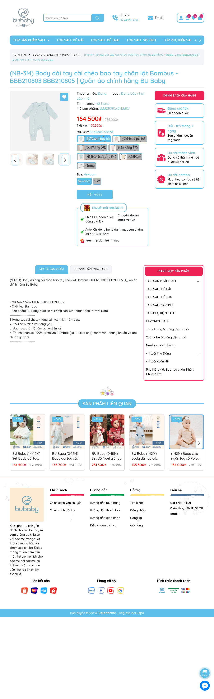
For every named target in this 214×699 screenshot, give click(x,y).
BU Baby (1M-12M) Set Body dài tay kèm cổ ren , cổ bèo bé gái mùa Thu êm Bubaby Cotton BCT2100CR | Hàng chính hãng (27, 456)
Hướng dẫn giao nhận (105, 518)
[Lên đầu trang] (205, 661)
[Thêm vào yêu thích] (64, 97)
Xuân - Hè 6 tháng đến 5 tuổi (166, 337)
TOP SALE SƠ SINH (141, 40)
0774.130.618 (129, 20)
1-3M (97, 181)
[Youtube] (110, 590)
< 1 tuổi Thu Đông (158, 353)
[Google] (120, 590)
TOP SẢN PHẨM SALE (30, 40)
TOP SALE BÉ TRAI (104, 40)
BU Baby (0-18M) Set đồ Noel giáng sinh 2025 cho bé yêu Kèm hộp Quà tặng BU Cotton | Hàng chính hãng (106, 456)
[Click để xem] (40, 121)
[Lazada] (34, 590)
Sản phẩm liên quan (107, 404)
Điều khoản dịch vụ (103, 525)
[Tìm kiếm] (97, 18)
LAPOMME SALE (157, 321)
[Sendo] (53, 590)
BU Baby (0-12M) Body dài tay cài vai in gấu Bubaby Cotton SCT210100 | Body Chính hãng (67, 456)
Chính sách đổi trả (62, 510)
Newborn (84, 181)
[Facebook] (101, 590)
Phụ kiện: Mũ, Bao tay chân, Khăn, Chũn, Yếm (170, 371)
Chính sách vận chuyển (66, 503)
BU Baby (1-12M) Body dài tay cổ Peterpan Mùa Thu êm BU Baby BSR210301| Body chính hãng (145, 456)
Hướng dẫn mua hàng (105, 503)
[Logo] (23, 17)
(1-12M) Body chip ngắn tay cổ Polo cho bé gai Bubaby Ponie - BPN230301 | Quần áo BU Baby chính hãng (186, 456)
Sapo (140, 613)
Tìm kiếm (136, 503)
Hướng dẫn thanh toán (105, 510)
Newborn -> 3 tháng (160, 345)
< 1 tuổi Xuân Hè (157, 361)
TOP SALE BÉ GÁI (69, 40)
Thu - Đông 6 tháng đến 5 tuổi (167, 329)
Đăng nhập (138, 510)
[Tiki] (44, 590)
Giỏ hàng (136, 525)
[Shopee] (24, 590)
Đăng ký (136, 518)
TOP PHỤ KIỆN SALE (178, 40)
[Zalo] (91, 590)
